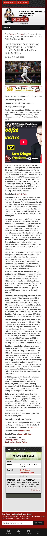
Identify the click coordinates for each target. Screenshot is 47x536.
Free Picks (9, 34)
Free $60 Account (9, 2)
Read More (35, 490)
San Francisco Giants (13, 442)
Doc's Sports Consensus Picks (27, 471)
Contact (28, 534)
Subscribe (38, 523)
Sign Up (8, 534)
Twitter (22, 440)
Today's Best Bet (22, 2)
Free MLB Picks (21, 194)
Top (38, 534)
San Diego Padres (11, 440)
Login (18, 534)
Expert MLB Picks (24, 434)
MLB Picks (18, 34)
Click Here (34, 427)
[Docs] (16, 15)
